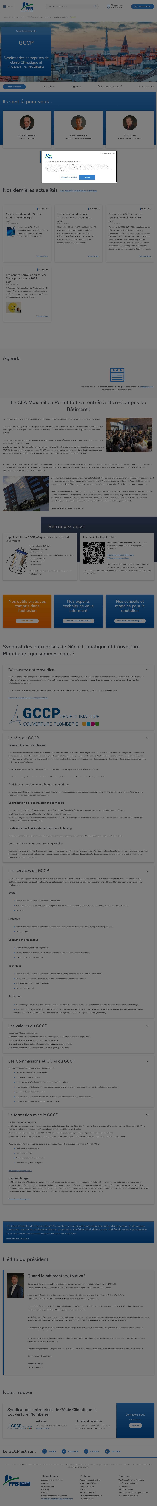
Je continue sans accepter (107, 153)
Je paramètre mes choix (69, 177)
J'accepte (87, 177)
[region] (79, 167)
